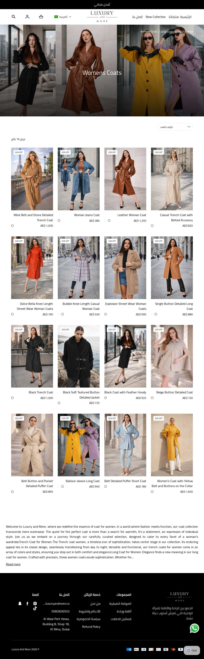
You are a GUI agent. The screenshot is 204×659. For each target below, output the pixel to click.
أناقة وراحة (124, 611)
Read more (13, 564)
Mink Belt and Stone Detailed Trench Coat (33, 218)
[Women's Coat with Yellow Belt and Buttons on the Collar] (172, 445)
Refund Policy (91, 626)
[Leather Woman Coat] (125, 179)
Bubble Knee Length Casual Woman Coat (81, 306)
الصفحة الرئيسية (184, 31)
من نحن (95, 603)
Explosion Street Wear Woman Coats (125, 306)
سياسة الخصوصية (88, 619)
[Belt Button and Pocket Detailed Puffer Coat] (32, 445)
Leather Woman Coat (132, 215)
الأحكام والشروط (89, 611)
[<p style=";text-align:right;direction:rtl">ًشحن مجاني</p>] (102, 4)
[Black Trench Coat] (32, 356)
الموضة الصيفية (120, 603)
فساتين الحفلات (121, 619)
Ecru (152, 314)
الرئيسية (185, 17)
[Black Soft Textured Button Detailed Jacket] (79, 356)
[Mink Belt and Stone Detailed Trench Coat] (32, 179)
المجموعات (166, 31)
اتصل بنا (137, 17)
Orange (12, 314)
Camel (105, 220)
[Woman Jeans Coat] (79, 179)
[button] (13, 16)
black (105, 398)
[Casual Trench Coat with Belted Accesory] (172, 179)
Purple (62, 486)
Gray (59, 314)
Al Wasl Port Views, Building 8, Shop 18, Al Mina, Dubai (56, 624)
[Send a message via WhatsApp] (194, 628)
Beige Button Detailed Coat (174, 392)
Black (109, 220)
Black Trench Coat (41, 392)
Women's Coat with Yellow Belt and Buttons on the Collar (172, 484)
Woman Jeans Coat (87, 215)
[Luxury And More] (102, 17)
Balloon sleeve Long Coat (83, 481)
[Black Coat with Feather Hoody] (125, 356)
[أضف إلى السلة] (46, 203)
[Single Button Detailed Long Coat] (172, 267)
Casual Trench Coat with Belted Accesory (176, 218)
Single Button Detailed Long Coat (174, 306)
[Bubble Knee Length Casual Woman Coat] (79, 267)
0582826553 (61, 611)
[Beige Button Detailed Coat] (172, 356)
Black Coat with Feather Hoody (125, 392)
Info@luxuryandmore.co (56, 603)
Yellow (59, 486)
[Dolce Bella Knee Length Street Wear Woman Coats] (32, 267)
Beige (12, 225)
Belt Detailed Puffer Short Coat (125, 481)
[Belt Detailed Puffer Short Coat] (125, 445)
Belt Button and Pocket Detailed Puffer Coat (37, 484)
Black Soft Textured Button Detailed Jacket (81, 395)
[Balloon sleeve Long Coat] (79, 445)
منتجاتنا (174, 17)
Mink (105, 314)
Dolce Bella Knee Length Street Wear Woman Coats (35, 306)
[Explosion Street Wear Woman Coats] (125, 267)
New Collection (156, 17)
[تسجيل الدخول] (27, 16)
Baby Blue (105, 486)
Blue (59, 220)
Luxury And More (21, 649)
